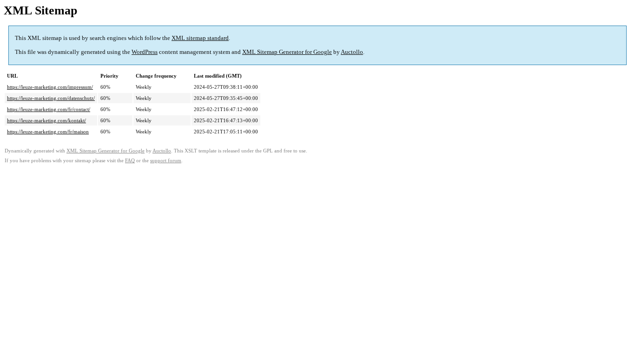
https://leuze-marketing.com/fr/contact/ (48, 109)
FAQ (130, 160)
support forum (165, 160)
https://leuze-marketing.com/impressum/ (50, 87)
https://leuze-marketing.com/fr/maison (48, 131)
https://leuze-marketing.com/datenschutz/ (51, 98)
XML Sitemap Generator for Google (287, 51)
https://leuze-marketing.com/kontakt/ (46, 120)
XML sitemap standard (200, 37)
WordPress (145, 51)
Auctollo (352, 51)
